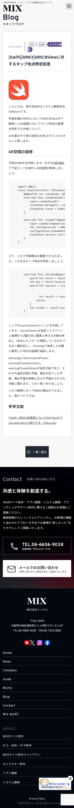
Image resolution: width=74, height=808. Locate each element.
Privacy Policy (37, 798)
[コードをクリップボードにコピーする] (61, 188)
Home (7, 653)
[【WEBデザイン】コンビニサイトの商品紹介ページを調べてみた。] (67, 451)
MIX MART (11, 714)
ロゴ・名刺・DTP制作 (17, 745)
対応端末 (58, 163)
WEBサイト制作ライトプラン (22, 754)
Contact (9, 706)
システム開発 (11, 782)
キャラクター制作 (14, 764)
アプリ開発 (10, 773)
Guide (7, 679)
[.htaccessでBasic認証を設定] (6, 451)
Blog (6, 697)
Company (10, 670)
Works (7, 688)
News (7, 662)
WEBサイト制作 (13, 736)
